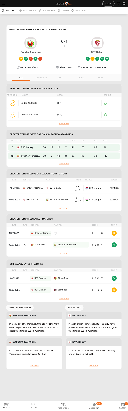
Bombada (63, 289)
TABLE (81, 77)
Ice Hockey (49, 10)
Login (108, 3)
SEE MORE (64, 124)
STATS (61, 77)
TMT (60, 233)
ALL (21, 77)
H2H (100, 77)
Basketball (29, 10)
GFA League (95, 188)
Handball (81, 10)
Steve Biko (39, 244)
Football (11, 10)
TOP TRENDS (40, 77)
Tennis (65, 10)
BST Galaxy (97, 52)
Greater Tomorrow (31, 52)
